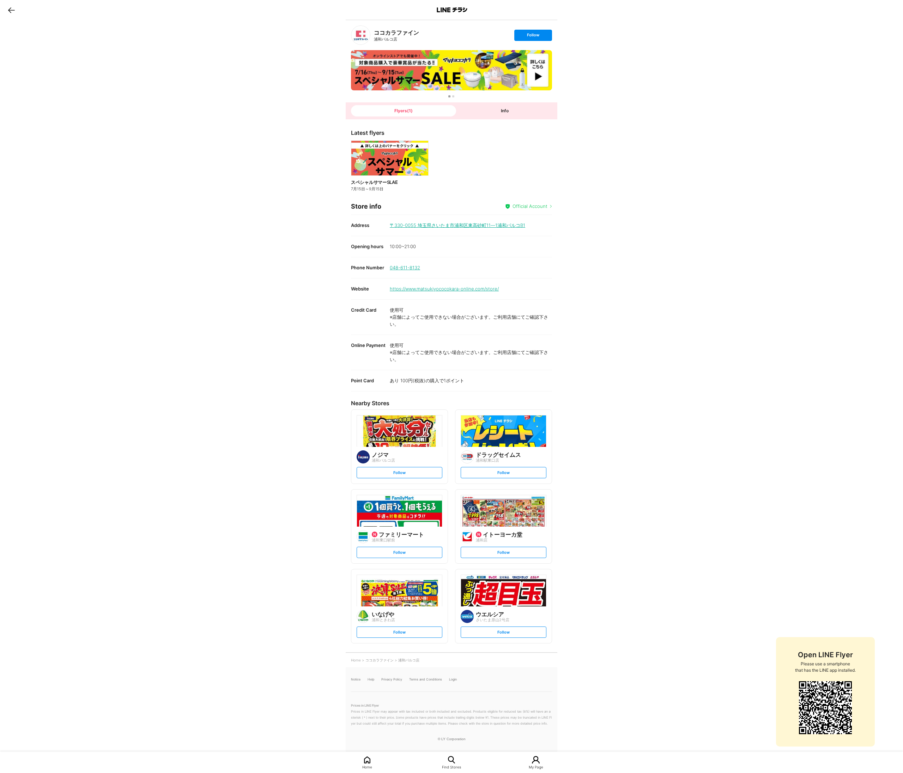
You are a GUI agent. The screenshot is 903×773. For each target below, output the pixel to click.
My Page (536, 767)
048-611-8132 (405, 267)
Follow (533, 36)
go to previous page (11, 10)
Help (371, 679)
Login (453, 679)
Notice (355, 679)
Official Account (530, 206)
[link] (360, 35)
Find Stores (451, 767)
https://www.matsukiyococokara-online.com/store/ (444, 289)
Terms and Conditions (425, 679)
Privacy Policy (391, 679)
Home (367, 767)
